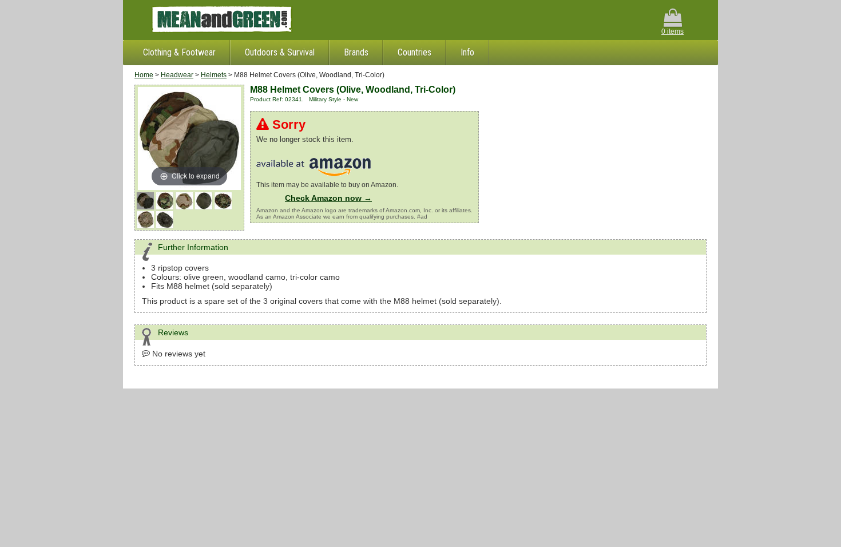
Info (467, 52)
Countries (414, 52)
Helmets (214, 75)
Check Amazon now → (328, 198)
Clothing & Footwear (179, 52)
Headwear (177, 75)
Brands (356, 52)
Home (143, 75)
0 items (672, 31)
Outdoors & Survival (280, 52)
